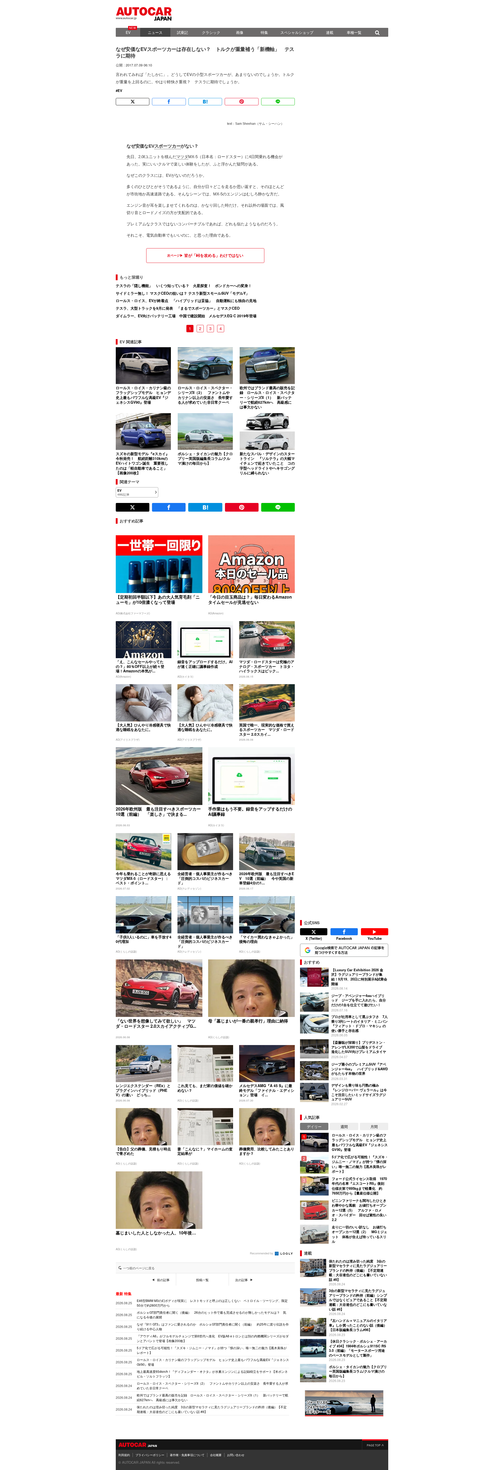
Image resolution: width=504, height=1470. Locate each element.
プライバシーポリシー (149, 1455)
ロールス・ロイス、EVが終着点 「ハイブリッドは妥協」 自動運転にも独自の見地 (186, 300)
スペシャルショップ (296, 32)
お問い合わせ (235, 1455)
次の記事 (241, 1280)
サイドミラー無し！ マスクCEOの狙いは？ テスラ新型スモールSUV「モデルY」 (182, 293)
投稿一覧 (202, 1280)
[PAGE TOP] (375, 1444)
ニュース (155, 32)
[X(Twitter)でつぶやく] (132, 101)
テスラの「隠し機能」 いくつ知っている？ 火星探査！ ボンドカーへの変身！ (184, 285)
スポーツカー (167, 146)
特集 (264, 32)
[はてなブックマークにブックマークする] (205, 101)
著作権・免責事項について (187, 1455)
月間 (374, 1126)
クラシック (211, 32)
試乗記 (182, 32)
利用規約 (124, 1455)
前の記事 (163, 1280)
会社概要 (216, 1455)
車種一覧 (354, 32)
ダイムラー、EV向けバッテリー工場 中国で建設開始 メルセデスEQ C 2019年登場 (186, 315)
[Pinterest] (241, 101)
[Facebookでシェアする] (169, 101)
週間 (344, 1126)
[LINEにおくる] (278, 101)
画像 (239, 32)
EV (128, 32)
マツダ (182, 156)
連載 (329, 32)
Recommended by (262, 1253)
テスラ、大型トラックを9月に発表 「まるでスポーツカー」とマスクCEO (178, 308)
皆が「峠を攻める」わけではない (213, 255)
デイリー (314, 1126)
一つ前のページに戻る (139, 1268)
